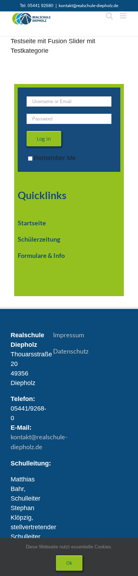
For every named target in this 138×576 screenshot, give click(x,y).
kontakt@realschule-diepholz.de (88, 6)
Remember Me (55, 158)
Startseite (32, 223)
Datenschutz (70, 352)
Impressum (68, 335)
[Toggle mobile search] (109, 15)
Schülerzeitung (39, 239)
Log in (44, 138)
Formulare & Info (41, 255)
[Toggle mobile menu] (123, 15)
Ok (69, 563)
